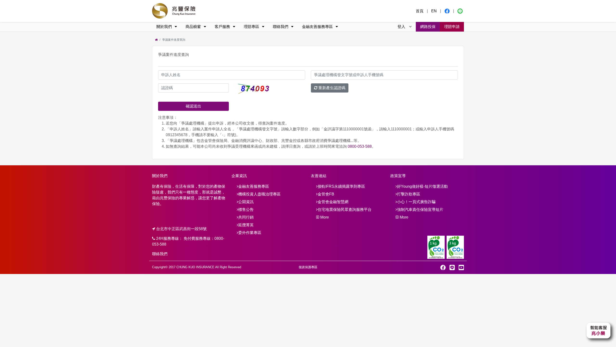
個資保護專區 (308, 267)
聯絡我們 (159, 254)
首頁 (420, 11)
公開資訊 (246, 202)
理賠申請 (452, 27)
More (324, 217)
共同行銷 (246, 217)
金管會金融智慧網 (333, 202)
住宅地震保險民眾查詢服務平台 (345, 209)
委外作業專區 (249, 233)
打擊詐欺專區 (408, 194)
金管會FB (326, 194)
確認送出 (193, 106)
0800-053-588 (360, 146)
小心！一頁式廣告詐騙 (416, 202)
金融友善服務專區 (253, 186)
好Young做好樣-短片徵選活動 (422, 186)
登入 (402, 27)
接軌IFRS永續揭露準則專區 (341, 186)
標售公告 (246, 209)
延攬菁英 (246, 225)
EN (434, 11)
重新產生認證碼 (331, 88)
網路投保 (428, 27)
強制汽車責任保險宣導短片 (420, 209)
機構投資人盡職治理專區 (259, 194)
